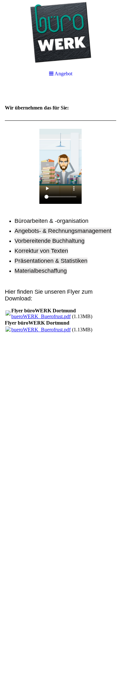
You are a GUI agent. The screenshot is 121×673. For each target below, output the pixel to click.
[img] (60, 32)
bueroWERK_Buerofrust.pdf (41, 316)
